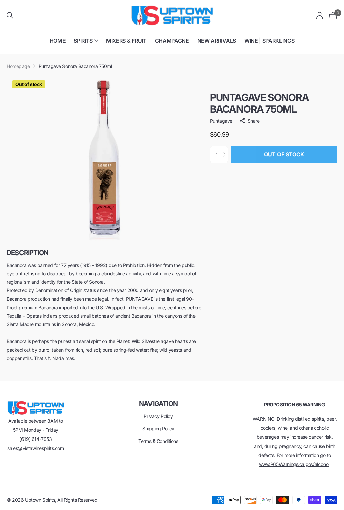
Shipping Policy (158, 428)
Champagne (172, 40)
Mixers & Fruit (126, 40)
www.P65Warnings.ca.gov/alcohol (294, 464)
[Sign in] (320, 15)
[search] (10, 15)
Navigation (158, 404)
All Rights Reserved (77, 500)
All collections (86, 44)
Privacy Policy (158, 416)
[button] (225, 149)
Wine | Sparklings (269, 40)
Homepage (18, 66)
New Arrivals (216, 40)
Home (58, 40)
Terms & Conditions (158, 441)
